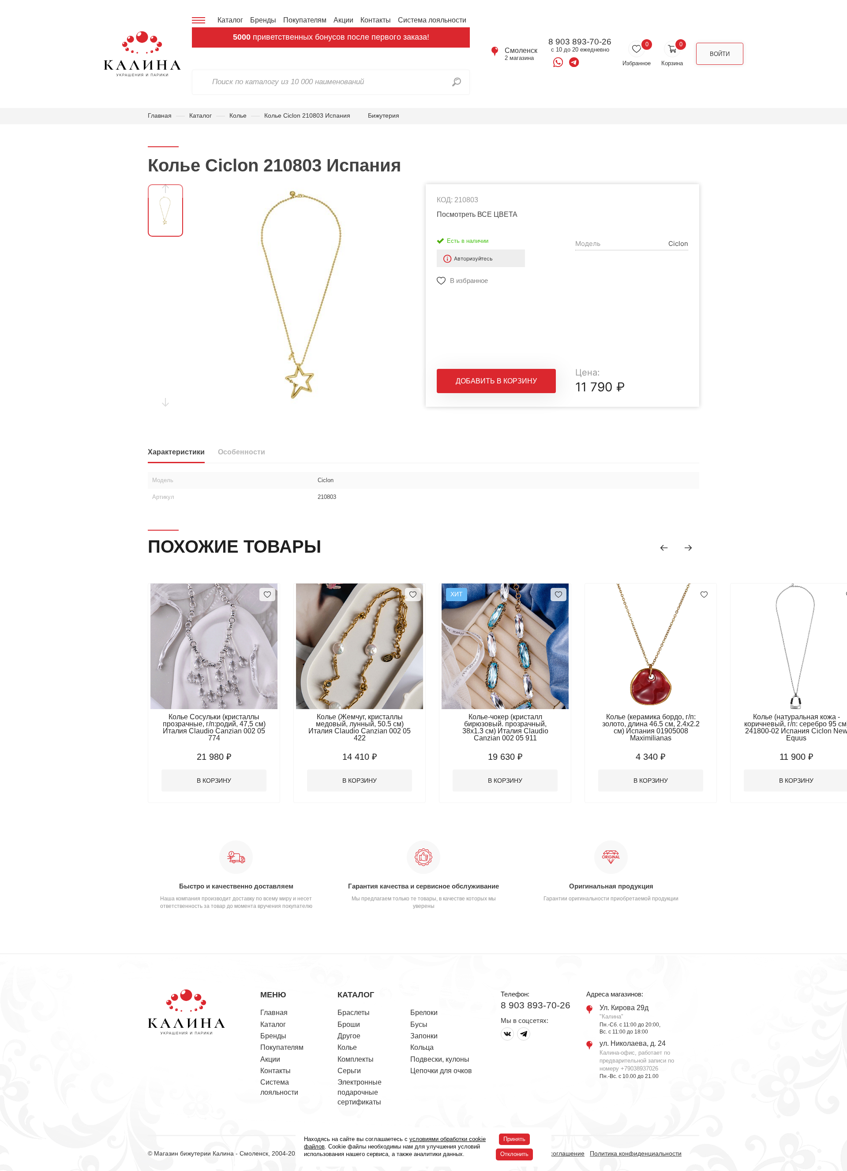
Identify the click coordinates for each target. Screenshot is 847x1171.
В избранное (469, 280)
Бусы (418, 1024)
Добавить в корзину (496, 381)
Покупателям (304, 20)
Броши (348, 1024)
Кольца (422, 1047)
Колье (238, 115)
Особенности (241, 452)
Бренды (263, 20)
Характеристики (176, 452)
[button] (664, 548)
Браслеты (353, 1012)
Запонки (424, 1036)
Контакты (375, 20)
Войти (720, 54)
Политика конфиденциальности (636, 1153)
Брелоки (424, 1012)
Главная (160, 115)
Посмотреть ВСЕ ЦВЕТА (477, 214)
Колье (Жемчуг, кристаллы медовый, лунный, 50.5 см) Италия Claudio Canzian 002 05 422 (359, 727)
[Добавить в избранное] (267, 594)
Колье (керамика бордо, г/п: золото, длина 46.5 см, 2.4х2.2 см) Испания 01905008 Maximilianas (651, 727)
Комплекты (355, 1059)
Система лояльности (432, 20)
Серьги (349, 1070)
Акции (343, 20)
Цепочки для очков (441, 1070)
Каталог (230, 20)
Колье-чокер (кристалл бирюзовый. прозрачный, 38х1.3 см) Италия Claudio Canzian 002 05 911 (505, 727)
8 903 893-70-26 (579, 41)
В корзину (214, 780)
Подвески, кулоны (439, 1059)
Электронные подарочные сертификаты (359, 1092)
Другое (348, 1036)
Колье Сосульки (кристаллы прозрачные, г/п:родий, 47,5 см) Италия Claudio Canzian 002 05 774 (214, 727)
